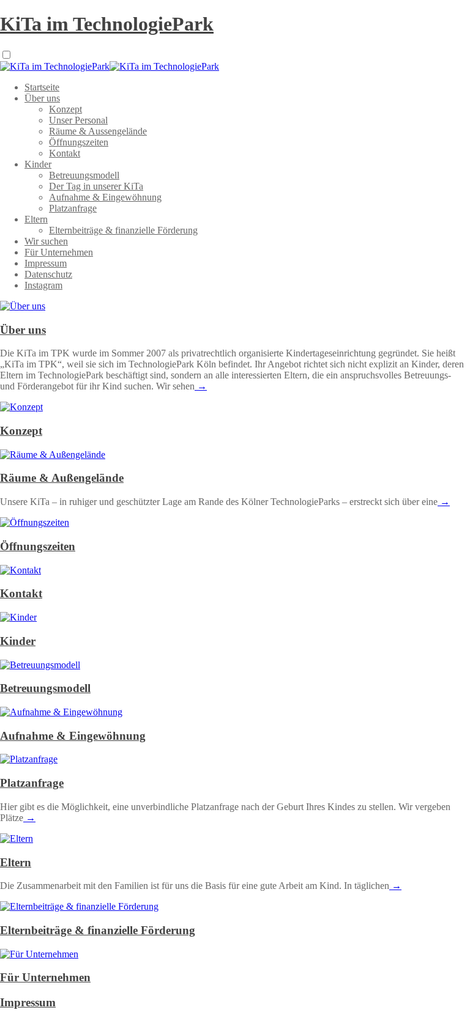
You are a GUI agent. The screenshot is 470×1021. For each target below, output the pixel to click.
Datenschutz (48, 274)
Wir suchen (46, 241)
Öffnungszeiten (78, 142)
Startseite (41, 87)
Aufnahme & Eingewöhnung (105, 197)
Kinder (37, 164)
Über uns (42, 98)
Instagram (43, 285)
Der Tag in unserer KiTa (96, 186)
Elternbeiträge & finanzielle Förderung (123, 230)
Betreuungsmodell (84, 175)
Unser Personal (78, 120)
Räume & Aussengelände (98, 131)
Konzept (65, 109)
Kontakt (64, 153)
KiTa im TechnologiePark (107, 24)
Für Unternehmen (58, 252)
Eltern (36, 219)
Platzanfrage (73, 208)
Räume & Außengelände (62, 477)
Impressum (45, 263)
